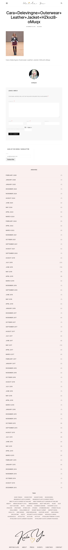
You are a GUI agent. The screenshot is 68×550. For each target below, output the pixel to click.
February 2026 (11, 175)
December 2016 (11, 368)
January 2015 (11, 464)
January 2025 (11, 184)
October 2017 (11, 322)
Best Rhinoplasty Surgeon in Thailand (46, 501)
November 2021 (11, 235)
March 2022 (10, 230)
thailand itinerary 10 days (51, 516)
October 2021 (11, 239)
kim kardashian (32, 512)
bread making (33, 503)
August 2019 (10, 258)
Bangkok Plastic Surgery (22, 499)
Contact (59, 547)
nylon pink (15, 514)
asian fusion (39, 497)
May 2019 (9, 271)
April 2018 (9, 304)
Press (32, 547)
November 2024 (11, 193)
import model (53, 510)
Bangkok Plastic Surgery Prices (43, 499)
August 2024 (10, 198)
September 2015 (11, 428)
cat (60, 503)
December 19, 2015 (30, 26)
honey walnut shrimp (39, 510)
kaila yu (11, 512)
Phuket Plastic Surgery (35, 514)
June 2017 (9, 340)
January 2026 (11, 180)
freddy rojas (56, 508)
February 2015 (11, 460)
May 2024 (9, 207)
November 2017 (11, 317)
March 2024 (10, 216)
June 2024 (9, 203)
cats (23, 505)
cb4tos (30, 505)
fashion (9, 508)
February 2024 (11, 221)
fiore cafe (27, 508)
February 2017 (11, 359)
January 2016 (11, 409)
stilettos (22, 516)
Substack (49, 547)
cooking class (52, 505)
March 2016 (10, 405)
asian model (49, 497)
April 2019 (9, 276)
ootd (23, 514)
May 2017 (9, 345)
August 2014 (10, 483)
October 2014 (11, 478)
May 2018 (9, 299)
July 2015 (9, 437)
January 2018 (11, 308)
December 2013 (11, 487)
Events (40, 547)
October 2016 (11, 377)
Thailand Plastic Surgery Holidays (22, 518)
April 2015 (9, 451)
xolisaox (39, 26)
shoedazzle (12, 516)
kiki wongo (20, 512)
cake (54, 503)
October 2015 (11, 423)
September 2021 (11, 244)
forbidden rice (44, 508)
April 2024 (9, 212)
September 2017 (11, 327)
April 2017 (9, 350)
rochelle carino (51, 514)
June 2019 (9, 267)
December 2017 (11, 313)
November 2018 (11, 285)
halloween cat (25, 510)
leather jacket (44, 512)
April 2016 (9, 400)
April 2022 (9, 226)
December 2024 (11, 189)
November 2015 (11, 418)
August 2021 (10, 249)
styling (30, 516)
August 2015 (10, 432)
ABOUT (24, 547)
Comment (11, 101)
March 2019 (10, 281)
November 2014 (11, 474)
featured (18, 508)
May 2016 (9, 395)
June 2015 (9, 441)
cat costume (15, 505)
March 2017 (10, 354)
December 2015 (11, 414)
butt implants (45, 503)
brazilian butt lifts (20, 503)
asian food (28, 497)
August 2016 (10, 382)
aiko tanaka (18, 497)
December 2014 (11, 469)
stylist (38, 516)
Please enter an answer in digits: (15, 128)
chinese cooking (40, 505)
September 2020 (11, 253)
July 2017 (9, 336)
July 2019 (9, 262)
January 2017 (11, 363)
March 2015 (10, 455)
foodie (35, 508)
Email (29, 121)
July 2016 (9, 386)
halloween (14, 510)
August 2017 (10, 331)
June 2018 (9, 294)
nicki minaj (55, 512)
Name (10, 121)
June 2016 (9, 391)
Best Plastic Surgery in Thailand (20, 501)
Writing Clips (14, 547)
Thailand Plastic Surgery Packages (47, 518)
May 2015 (9, 446)
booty (9, 503)
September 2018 (11, 290)
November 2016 (11, 372)
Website (47, 121)
